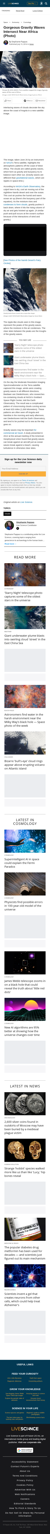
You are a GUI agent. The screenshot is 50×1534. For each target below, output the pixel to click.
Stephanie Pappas (19, 41)
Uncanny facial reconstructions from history (35, 1399)
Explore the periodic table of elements (14, 1399)
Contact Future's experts (25, 1466)
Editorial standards (25, 1503)
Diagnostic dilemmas (14, 1381)
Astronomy (15, 22)
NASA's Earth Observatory (28, 186)
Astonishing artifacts (35, 1381)
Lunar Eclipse (38, 11)
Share (9, 101)
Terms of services (28, 480)
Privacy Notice (30, 483)
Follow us (30, 101)
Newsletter (41, 101)
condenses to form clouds (15, 204)
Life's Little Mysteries (14, 1378)
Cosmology (27, 22)
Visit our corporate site (29, 1442)
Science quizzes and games (14, 1413)
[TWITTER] (18, 528)
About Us (25, 1471)
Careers (25, 1499)
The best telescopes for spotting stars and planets (14, 1418)
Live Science (26, 502)
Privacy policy (25, 1480)
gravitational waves (25, 178)
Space (5, 22)
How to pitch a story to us (25, 1508)
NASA (9, 163)
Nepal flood (20, 11)
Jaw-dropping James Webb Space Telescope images (14, 1394)
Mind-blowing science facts (35, 1417)
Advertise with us (25, 1490)
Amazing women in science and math (35, 1394)
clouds (7, 514)
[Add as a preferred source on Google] (25, 1450)
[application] (25, 239)
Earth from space (35, 1378)
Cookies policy (25, 1485)
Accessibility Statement (25, 1462)
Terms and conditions (25, 1476)
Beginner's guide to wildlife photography (35, 1413)
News (31, 44)
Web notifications (25, 1494)
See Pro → (32, 3)
